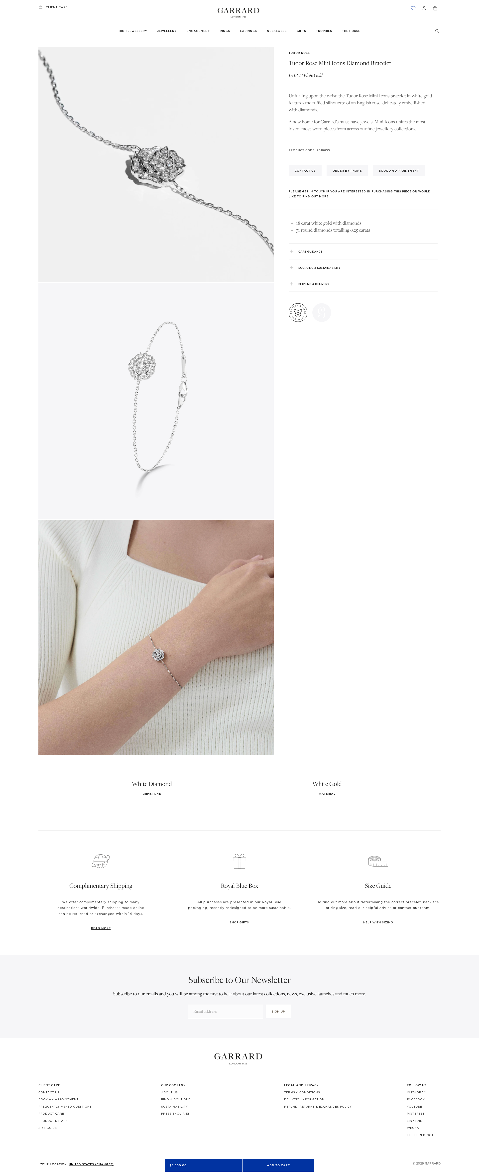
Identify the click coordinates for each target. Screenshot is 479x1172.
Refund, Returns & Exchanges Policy (318, 1106)
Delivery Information (304, 1099)
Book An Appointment (58, 1099)
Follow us (416, 1085)
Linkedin (415, 1121)
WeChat (414, 1128)
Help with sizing (378, 922)
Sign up (278, 1011)
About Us (169, 1092)
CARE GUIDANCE (310, 251)
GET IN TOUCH (313, 191)
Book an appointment (399, 170)
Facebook (416, 1099)
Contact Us (48, 1092)
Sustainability (174, 1106)
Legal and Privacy (301, 1085)
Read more (101, 928)
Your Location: (77, 1164)
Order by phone (347, 170)
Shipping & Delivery (313, 284)
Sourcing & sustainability (319, 267)
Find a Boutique (175, 1099)
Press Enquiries (175, 1113)
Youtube (414, 1106)
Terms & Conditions (302, 1092)
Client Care (57, 7)
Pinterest (416, 1113)
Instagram (417, 1092)
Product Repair (52, 1121)
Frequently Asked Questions (65, 1106)
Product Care (51, 1113)
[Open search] (437, 30)
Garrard (433, 1163)
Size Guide (47, 1128)
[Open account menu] (424, 8)
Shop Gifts (239, 922)
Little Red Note (421, 1135)
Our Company (173, 1085)
